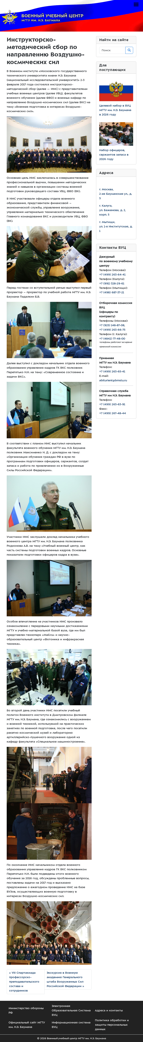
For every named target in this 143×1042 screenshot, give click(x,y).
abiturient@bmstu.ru (113, 380)
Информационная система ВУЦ (71, 1024)
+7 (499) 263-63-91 (112, 404)
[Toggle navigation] (136, 4)
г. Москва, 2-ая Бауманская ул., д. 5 (115, 194)
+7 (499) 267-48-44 (112, 413)
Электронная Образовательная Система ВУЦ (71, 1010)
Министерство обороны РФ (26, 1010)
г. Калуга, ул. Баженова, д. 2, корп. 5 (112, 210)
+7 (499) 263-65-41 (112, 371)
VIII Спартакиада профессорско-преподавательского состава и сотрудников (24, 981)
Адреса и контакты (109, 1010)
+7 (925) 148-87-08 (111, 325)
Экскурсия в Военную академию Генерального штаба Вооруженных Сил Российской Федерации (65, 979)
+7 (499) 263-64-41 (112, 274)
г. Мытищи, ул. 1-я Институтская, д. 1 (115, 226)
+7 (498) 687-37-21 (111, 292)
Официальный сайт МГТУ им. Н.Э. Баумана (27, 1024)
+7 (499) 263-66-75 (112, 329)
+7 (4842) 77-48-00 (112, 338)
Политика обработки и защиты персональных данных (112, 1025)
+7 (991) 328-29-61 (111, 283)
